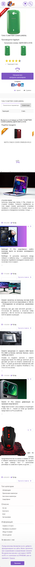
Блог (3, 514)
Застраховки (6, 517)
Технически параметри (11, 105)
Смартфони (6, 499)
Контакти (5, 511)
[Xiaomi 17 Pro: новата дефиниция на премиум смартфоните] (9, 390)
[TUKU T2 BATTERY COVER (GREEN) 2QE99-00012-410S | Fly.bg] (11, 2)
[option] (9, 51)
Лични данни (6, 535)
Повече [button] (12, 558)
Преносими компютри (9, 493)
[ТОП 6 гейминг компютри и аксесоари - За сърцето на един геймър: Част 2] (9, 441)
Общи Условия (7, 532)
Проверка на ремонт (9, 529)
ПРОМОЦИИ (6, 490)
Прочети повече (23, 277)
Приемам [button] (17, 563)
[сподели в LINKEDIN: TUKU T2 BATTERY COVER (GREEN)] (22, 85)
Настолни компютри (9, 496)
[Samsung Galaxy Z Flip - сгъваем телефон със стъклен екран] (17, 186)
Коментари (26, 105)
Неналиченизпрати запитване (17, 76)
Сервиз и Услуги (7, 526)
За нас (4, 508)
